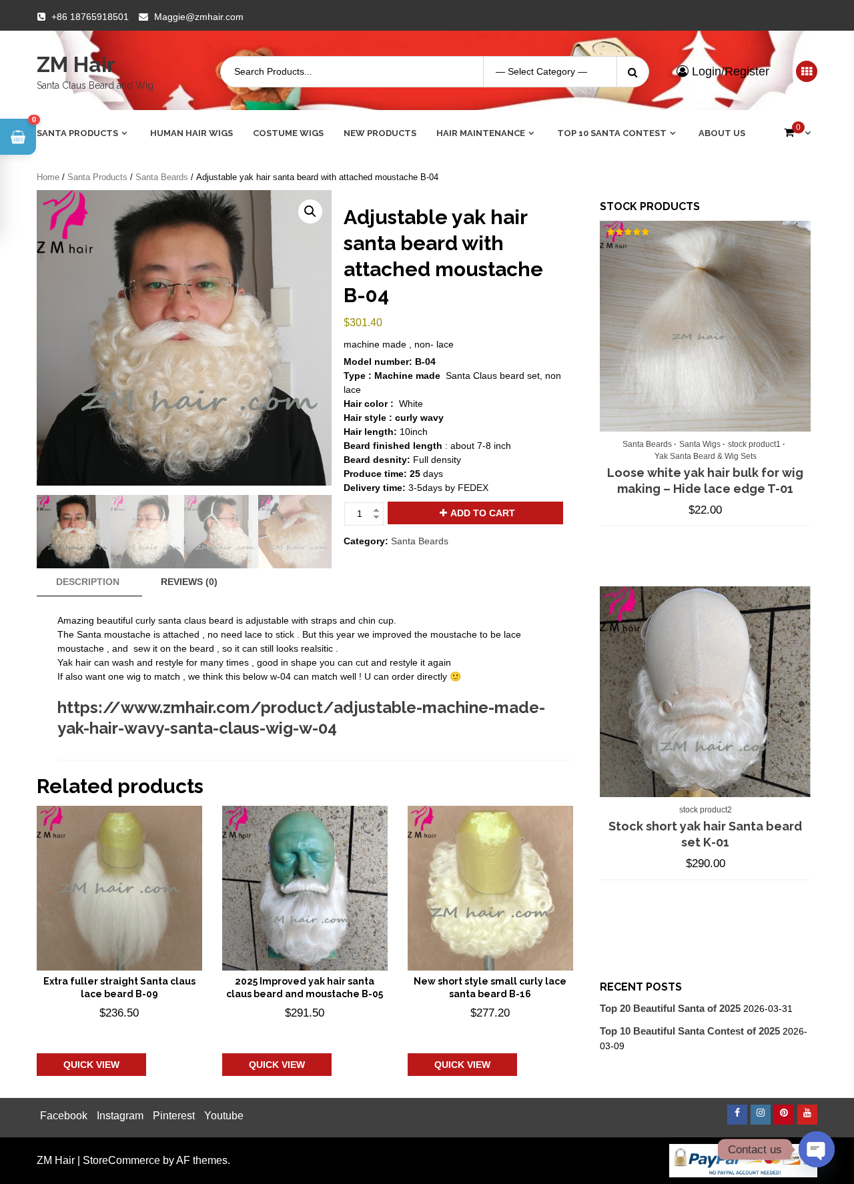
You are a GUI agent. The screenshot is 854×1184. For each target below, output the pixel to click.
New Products (380, 133)
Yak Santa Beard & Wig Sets (706, 456)
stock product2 (705, 809)
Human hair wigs (191, 133)
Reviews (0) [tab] (189, 581)
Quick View (91, 1064)
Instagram (120, 1115)
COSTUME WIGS (288, 133)
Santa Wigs (700, 444)
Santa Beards (161, 177)
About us (722, 133)
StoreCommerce (121, 1160)
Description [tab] (87, 581)
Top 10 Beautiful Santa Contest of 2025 (690, 1031)
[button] (310, 211)
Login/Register (729, 71)
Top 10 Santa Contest (612, 133)
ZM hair (76, 64)
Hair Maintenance (480, 133)
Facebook (63, 1115)
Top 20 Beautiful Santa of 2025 (670, 1008)
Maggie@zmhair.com (199, 16)
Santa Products (77, 133)
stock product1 (754, 444)
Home (48, 177)
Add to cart (482, 513)
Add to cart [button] (102, 1032)
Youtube (224, 1115)
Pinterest (174, 1115)
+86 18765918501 (90, 16)
